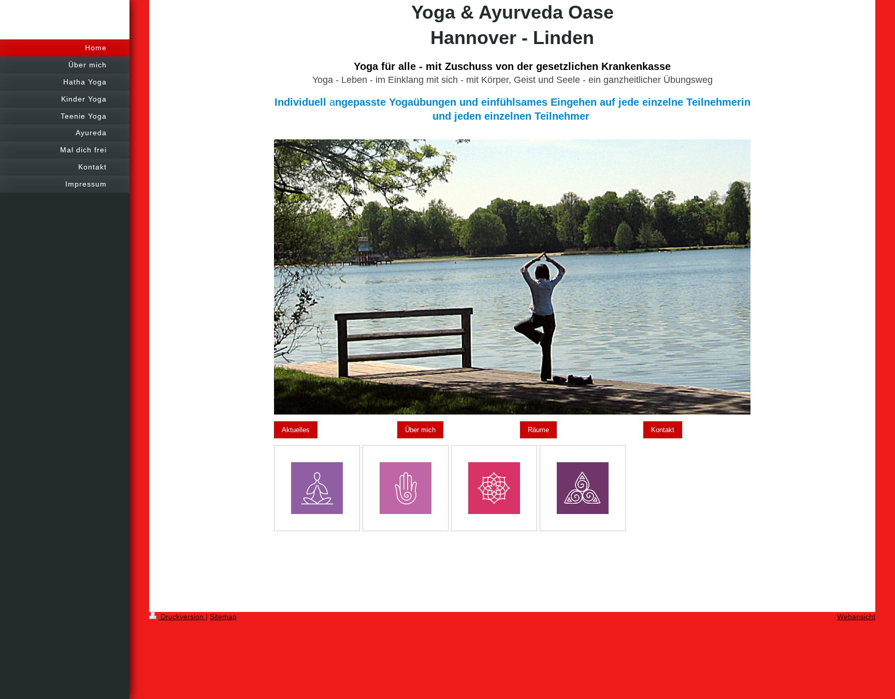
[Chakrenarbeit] (494, 488)
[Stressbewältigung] (583, 488)
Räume (538, 430)
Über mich (420, 430)
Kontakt (662, 430)
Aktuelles (296, 430)
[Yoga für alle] (317, 488)
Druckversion (182, 616)
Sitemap (223, 616)
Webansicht (856, 616)
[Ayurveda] (405, 488)
